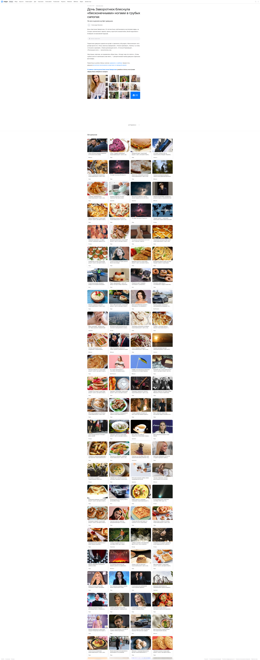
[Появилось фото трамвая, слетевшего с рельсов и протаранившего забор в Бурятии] (141, 278)
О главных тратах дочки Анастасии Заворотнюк (102, 69)
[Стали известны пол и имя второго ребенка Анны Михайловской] (141, 603)
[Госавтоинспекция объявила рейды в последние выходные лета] (97, 278)
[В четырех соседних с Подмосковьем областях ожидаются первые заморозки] (97, 473)
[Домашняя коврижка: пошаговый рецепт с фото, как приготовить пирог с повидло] (97, 495)
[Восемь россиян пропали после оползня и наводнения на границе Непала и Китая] (119, 322)
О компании (7, 659)
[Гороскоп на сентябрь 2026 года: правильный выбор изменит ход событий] (141, 451)
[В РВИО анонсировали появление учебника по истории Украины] (141, 365)
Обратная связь (254, 659)
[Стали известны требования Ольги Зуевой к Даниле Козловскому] (141, 581)
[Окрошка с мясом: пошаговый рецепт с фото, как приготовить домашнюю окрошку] (119, 430)
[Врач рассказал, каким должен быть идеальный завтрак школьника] (162, 625)
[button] (97, 87)
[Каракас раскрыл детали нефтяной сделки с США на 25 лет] (162, 343)
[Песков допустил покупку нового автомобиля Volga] (119, 495)
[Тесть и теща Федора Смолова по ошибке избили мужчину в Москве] (119, 625)
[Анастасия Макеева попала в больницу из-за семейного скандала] (141, 300)
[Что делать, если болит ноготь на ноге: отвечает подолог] (141, 235)
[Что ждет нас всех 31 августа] (141, 213)
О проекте (206, 659)
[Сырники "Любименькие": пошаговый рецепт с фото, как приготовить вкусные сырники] (97, 192)
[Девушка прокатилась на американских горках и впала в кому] (162, 581)
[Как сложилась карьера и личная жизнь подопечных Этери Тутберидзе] (119, 581)
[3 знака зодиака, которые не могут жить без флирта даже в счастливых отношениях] (141, 408)
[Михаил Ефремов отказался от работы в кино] (97, 560)
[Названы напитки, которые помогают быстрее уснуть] (119, 192)
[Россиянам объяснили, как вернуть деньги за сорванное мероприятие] (119, 560)
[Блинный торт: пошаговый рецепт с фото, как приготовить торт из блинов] (162, 365)
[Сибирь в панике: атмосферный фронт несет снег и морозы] (141, 538)
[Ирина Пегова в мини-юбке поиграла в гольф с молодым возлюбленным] (97, 581)
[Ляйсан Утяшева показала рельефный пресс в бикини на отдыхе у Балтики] (97, 603)
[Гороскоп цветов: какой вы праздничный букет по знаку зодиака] (119, 516)
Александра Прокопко (97, 25)
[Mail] (2, 1)
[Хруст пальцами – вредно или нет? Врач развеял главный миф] (97, 322)
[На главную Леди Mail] (5, 1)
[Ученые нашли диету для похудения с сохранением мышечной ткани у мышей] (97, 343)
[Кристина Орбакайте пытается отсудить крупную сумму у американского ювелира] (162, 451)
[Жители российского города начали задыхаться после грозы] (141, 192)
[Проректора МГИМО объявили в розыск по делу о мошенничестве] (162, 192)
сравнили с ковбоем (116, 63)
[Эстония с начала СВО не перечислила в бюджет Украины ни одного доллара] (162, 149)
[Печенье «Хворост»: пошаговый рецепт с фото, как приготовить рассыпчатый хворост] (97, 365)
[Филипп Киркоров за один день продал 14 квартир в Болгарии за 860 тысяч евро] (97, 625)
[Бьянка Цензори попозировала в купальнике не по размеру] (119, 646)
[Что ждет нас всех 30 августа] (119, 170)
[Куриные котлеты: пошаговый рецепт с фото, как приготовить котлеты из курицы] (141, 257)
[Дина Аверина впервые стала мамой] (162, 430)
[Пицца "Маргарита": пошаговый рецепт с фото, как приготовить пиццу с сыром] (97, 213)
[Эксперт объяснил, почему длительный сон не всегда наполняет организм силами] (162, 473)
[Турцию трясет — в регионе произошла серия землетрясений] (162, 213)
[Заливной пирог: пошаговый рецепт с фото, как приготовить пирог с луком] (141, 149)
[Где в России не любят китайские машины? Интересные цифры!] (141, 625)
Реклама (12, 659)
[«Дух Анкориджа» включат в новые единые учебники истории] (119, 343)
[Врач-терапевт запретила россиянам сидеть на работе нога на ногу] (162, 408)
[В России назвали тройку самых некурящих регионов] (141, 473)
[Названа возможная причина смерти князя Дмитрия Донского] (162, 170)
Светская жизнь (99, 5)
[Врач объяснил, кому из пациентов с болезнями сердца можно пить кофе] (141, 430)
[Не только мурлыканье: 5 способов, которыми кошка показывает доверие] (119, 365)
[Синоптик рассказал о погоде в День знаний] (97, 430)
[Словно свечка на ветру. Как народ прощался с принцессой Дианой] (119, 603)
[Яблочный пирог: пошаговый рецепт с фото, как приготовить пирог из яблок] (162, 560)
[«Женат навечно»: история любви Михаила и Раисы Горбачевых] (162, 387)
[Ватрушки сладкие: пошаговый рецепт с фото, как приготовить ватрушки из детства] (97, 516)
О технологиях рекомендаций (215, 659)
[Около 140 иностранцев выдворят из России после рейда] (97, 149)
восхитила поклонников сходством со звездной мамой (109, 65)
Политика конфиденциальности (228, 659)
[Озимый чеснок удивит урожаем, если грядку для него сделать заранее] (162, 538)
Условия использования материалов (243, 659)
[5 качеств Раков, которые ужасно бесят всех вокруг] (119, 257)
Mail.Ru (2, 659)
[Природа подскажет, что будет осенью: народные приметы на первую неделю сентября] (97, 235)
